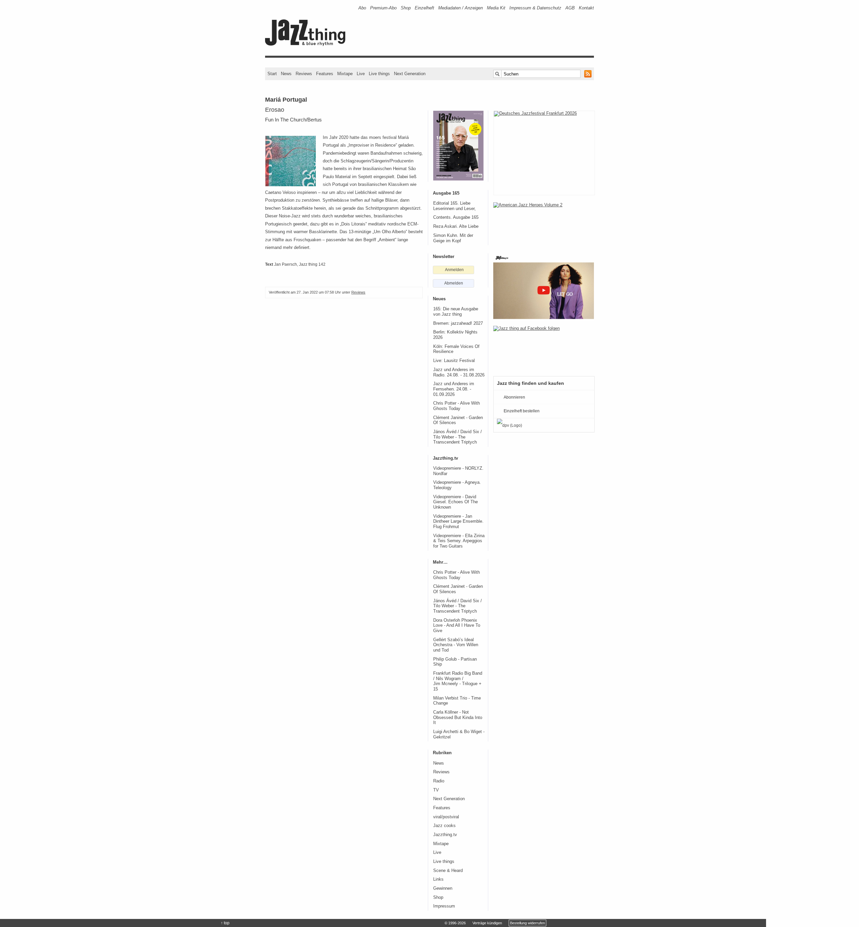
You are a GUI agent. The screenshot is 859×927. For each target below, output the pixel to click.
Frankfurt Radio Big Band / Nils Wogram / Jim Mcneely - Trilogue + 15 (457, 681)
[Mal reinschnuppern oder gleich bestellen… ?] (543, 224)
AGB (570, 7)
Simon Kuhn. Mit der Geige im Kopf (453, 238)
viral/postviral (446, 817)
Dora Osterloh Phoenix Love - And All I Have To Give (456, 625)
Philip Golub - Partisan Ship (455, 662)
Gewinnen (442, 888)
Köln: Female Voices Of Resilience (456, 349)
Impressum (444, 906)
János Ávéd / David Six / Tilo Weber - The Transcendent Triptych (457, 437)
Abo (362, 7)
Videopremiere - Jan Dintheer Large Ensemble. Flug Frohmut (458, 521)
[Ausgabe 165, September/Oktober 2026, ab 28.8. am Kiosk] (458, 145)
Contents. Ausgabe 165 (455, 217)
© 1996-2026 (455, 923)
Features (324, 73)
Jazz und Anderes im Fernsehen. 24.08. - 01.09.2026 (453, 389)
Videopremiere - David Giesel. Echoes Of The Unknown (455, 502)
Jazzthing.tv (445, 834)
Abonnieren (514, 397)
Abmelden (453, 283)
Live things (379, 73)
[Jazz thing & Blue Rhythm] (307, 44)
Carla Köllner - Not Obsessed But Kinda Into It (457, 717)
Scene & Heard (448, 870)
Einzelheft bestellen (522, 411)
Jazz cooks (444, 825)
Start (272, 73)
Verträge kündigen (487, 923)
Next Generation (409, 73)
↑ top (225, 923)
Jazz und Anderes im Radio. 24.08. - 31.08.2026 (459, 372)
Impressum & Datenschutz (535, 7)
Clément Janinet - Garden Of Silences (458, 420)
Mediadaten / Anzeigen (460, 7)
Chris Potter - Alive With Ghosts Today (456, 406)
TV (436, 790)
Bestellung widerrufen (527, 923)
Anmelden (454, 269)
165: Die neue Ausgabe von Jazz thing (455, 312)
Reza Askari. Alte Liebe (455, 226)
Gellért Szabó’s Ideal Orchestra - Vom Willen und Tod (455, 645)
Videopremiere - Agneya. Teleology (457, 485)
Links (438, 879)
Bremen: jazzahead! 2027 (458, 323)
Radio (438, 781)
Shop (406, 7)
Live (361, 73)
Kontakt (586, 7)
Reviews (304, 73)
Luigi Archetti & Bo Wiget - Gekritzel (459, 734)
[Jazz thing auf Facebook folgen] (543, 347)
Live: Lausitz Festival (454, 360)
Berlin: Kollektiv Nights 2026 (455, 335)
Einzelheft (424, 7)
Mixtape (345, 73)
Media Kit (496, 7)
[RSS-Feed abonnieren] (588, 74)
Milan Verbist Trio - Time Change (457, 701)
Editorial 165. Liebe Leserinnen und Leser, (454, 206)
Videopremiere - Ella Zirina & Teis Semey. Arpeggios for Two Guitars (459, 541)
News (286, 73)
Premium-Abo (383, 7)
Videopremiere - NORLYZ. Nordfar (458, 471)
